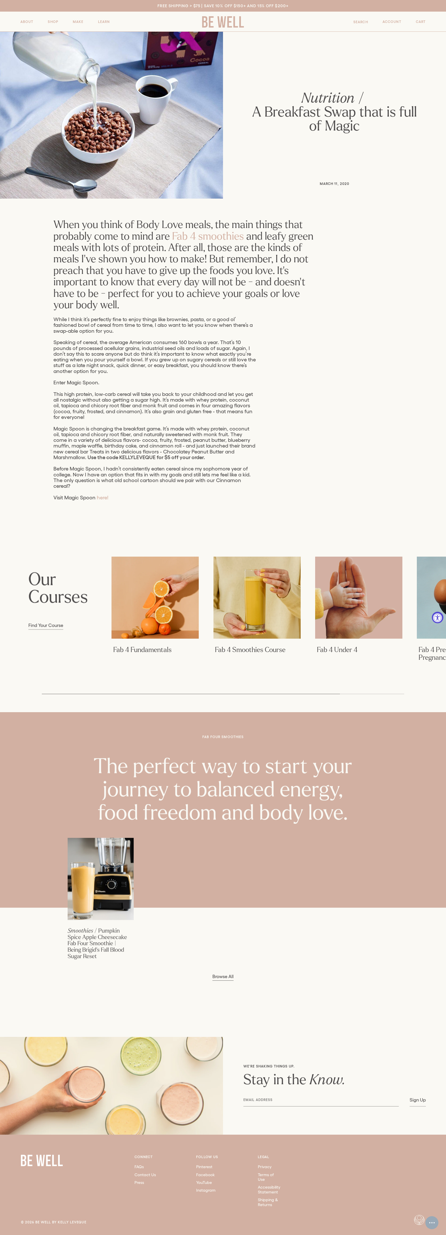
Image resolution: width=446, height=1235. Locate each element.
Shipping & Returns (268, 1202)
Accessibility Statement (269, 1189)
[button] (27, 22)
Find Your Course (45, 625)
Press (139, 1182)
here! (102, 497)
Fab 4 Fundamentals (142, 650)
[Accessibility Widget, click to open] (437, 617)
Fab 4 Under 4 (337, 650)
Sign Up (417, 1100)
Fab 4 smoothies (208, 236)
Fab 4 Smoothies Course (250, 650)
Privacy (265, 1167)
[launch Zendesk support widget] (432, 1222)
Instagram (206, 1190)
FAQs (139, 1167)
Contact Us (145, 1175)
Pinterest (204, 1167)
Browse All (223, 976)
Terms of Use (266, 1177)
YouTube (204, 1182)
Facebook (205, 1175)
